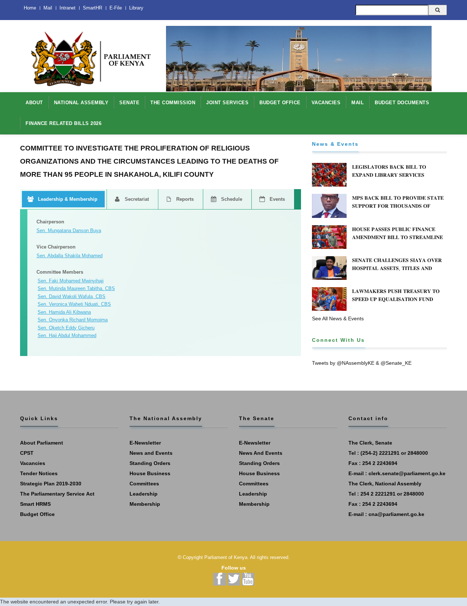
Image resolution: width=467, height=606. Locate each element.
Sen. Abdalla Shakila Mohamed (69, 255)
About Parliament (41, 443)
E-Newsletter (145, 443)
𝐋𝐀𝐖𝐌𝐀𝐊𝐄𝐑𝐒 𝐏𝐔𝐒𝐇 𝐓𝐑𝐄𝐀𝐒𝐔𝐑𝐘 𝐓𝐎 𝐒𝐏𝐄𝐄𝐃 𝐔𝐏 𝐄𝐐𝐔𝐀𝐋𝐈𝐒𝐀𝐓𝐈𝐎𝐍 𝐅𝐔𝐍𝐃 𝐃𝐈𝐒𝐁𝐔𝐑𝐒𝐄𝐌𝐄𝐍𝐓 (396, 299)
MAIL (357, 102)
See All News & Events (338, 318)
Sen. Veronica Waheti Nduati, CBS (74, 304)
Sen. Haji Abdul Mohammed (67, 335)
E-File (115, 8)
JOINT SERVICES (227, 102)
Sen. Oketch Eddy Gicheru (66, 328)
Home (30, 8)
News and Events (151, 453)
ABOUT (34, 102)
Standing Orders (150, 463)
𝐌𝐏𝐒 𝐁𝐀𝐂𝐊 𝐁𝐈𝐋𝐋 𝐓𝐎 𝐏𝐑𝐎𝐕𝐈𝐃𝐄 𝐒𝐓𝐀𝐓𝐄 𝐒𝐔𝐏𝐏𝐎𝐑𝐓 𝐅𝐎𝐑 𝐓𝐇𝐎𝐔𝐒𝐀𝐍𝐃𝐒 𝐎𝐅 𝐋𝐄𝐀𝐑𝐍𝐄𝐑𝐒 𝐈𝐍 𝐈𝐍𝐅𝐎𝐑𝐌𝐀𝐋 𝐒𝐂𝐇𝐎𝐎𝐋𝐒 (398, 206)
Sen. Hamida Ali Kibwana (64, 312)
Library (136, 8)
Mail (47, 8)
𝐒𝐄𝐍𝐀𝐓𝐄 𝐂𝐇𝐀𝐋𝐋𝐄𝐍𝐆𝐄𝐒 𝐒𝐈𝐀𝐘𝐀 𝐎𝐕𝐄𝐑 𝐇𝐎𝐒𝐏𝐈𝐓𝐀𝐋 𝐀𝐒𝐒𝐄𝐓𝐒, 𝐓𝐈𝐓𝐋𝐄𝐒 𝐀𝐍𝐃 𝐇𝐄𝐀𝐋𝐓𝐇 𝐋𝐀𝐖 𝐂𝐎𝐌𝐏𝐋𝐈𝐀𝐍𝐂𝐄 (397, 268)
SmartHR (92, 8)
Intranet (67, 8)
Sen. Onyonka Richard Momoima (73, 319)
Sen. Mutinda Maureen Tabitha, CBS (76, 288)
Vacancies (32, 463)
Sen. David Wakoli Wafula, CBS (71, 296)
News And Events (260, 453)
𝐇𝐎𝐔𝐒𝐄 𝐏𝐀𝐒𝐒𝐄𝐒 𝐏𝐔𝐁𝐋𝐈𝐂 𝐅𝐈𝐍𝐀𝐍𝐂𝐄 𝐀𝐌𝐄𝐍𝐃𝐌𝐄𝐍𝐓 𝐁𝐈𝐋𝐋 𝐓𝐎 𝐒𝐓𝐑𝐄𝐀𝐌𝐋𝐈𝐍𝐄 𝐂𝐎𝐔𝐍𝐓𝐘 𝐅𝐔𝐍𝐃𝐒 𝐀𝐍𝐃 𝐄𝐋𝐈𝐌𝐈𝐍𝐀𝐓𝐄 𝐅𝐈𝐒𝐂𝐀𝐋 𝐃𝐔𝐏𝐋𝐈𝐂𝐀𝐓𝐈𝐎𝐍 (397, 241)
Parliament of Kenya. (226, 557)
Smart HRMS (35, 504)
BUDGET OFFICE (280, 102)
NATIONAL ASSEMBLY (81, 102)
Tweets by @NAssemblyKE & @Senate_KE (362, 363)
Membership (145, 504)
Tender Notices (39, 473)
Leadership (144, 494)
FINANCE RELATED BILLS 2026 (63, 123)
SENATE (129, 102)
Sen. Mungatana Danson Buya (68, 230)
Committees (144, 483)
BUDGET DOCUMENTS (402, 102)
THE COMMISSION (172, 102)
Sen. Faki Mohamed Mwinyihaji (71, 281)
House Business (150, 473)
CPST (27, 453)
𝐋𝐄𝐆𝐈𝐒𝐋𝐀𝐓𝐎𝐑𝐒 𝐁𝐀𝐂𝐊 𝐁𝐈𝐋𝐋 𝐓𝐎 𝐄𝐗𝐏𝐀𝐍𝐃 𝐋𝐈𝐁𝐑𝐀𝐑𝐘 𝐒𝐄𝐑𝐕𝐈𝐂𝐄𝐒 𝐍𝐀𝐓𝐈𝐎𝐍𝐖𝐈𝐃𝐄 (389, 175)
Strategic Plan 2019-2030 (50, 483)
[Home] (87, 55)
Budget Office (37, 514)
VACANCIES (326, 102)
